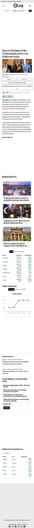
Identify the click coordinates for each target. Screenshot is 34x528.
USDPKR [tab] (23, 289)
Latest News (12, 524)
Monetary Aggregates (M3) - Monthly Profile (16, 386)
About (19, 524)
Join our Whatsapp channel (18, 83)
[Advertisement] (17, 29)
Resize (24, 79)
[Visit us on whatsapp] (18, 526)
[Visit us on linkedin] (15, 526)
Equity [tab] (11, 251)
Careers (24, 524)
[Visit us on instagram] (21, 526)
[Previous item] (29, 11)
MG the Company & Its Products (11, 1)
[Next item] (31, 11)
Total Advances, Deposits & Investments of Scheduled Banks (15, 395)
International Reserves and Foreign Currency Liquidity (16, 400)
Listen (9, 79)
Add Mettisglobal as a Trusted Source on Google (17, 86)
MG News (5, 74)
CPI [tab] (19, 289)
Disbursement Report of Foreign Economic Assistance (14, 391)
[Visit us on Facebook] (9, 526)
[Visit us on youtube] (24, 526)
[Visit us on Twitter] (12, 526)
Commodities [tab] (20, 251)
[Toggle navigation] (3, 6)
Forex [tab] (15, 251)
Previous (6, 408)
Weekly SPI (7, 404)
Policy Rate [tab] (11, 289)
